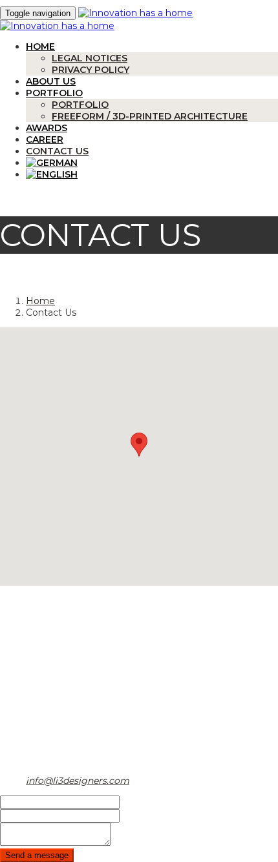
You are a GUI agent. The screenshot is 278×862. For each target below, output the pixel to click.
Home (40, 46)
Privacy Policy (90, 70)
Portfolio (54, 93)
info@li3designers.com (77, 780)
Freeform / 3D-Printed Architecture (150, 116)
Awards (46, 128)
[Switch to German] (52, 163)
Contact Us (57, 151)
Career (44, 139)
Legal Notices (89, 58)
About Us (51, 81)
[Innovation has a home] (135, 13)
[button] (139, 444)
